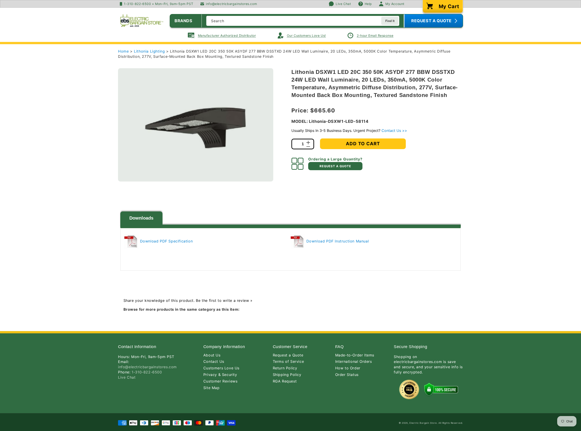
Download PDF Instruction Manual (337, 241)
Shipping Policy (287, 374)
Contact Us (213, 361)
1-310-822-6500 (147, 372)
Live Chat (126, 377)
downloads (141, 218)
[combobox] (302, 21)
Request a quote (335, 166)
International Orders (353, 361)
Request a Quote (288, 355)
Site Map (211, 387)
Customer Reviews (220, 381)
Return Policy (285, 368)
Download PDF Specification (166, 241)
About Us (212, 355)
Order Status (347, 374)
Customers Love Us (221, 368)
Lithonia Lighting (150, 51)
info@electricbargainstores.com (147, 367)
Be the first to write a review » (224, 300)
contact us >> (394, 130)
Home (123, 51)
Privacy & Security (220, 374)
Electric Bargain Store (423, 422)
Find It (389, 21)
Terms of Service (288, 361)
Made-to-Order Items (354, 355)
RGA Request (285, 381)
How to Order (347, 368)
